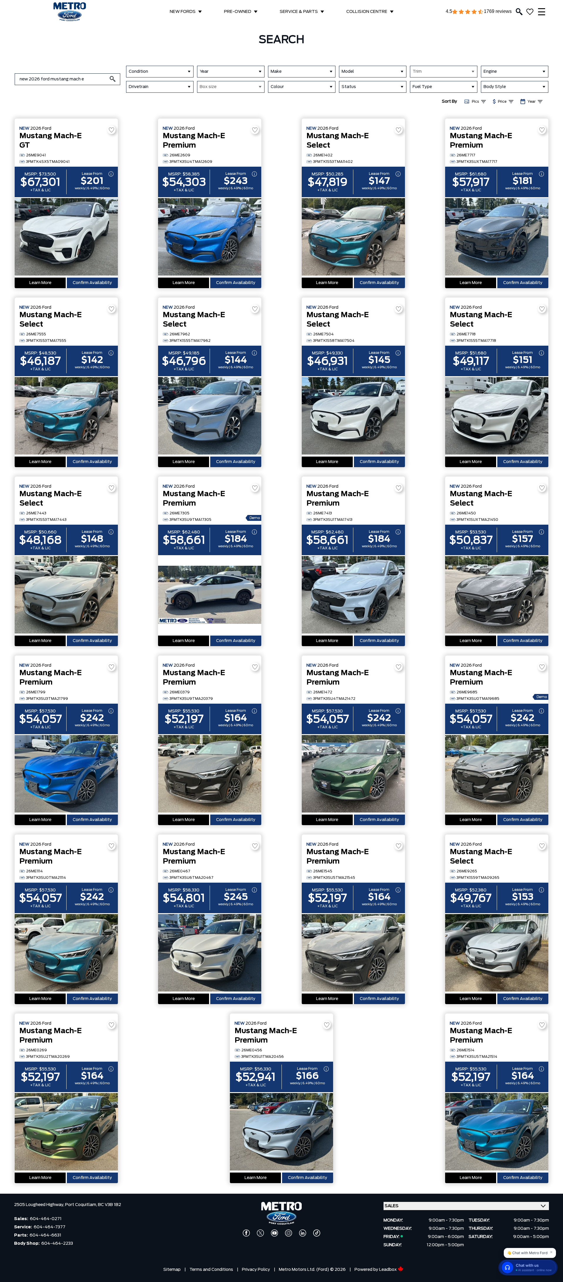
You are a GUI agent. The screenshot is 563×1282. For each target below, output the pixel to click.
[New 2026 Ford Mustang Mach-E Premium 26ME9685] (496, 774)
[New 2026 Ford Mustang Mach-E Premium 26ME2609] (209, 237)
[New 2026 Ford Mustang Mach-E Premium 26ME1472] (353, 774)
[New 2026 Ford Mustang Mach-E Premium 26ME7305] (209, 595)
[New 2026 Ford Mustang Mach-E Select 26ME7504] (353, 416)
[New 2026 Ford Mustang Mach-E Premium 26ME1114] (66, 953)
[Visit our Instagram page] (288, 1233)
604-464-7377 (49, 1227)
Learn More (40, 283)
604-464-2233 (57, 1244)
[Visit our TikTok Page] (316, 1233)
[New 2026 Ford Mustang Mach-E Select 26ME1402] (353, 237)
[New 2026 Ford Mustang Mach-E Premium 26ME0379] (209, 774)
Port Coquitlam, (81, 1205)
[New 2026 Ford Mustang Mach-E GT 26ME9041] (66, 237)
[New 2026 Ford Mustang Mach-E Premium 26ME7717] (496, 237)
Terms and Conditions (211, 1270)
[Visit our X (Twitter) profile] (260, 1233)
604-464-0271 (46, 1219)
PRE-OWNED (237, 12)
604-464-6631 (45, 1235)
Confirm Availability (92, 283)
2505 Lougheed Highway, (39, 1205)
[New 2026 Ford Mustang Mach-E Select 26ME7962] (209, 416)
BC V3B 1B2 (109, 1205)
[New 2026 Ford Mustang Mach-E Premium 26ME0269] (66, 1132)
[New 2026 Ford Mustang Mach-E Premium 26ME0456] (281, 1132)
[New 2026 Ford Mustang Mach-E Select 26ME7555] (66, 416)
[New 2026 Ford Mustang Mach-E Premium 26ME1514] (496, 1132)
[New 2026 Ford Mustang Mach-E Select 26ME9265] (496, 953)
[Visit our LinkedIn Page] (302, 1233)
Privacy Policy (256, 1270)
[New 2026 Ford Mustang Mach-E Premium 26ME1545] (353, 953)
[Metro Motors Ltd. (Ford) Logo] (70, 11)
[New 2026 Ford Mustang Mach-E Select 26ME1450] (496, 595)
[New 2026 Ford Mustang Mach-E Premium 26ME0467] (209, 953)
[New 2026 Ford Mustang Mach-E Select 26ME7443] (66, 595)
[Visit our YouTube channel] (274, 1233)
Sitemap (172, 1270)
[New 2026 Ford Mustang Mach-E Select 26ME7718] (496, 416)
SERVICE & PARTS (299, 12)
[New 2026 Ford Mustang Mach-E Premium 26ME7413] (353, 595)
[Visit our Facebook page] (246, 1233)
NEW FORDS (183, 12)
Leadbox (388, 1270)
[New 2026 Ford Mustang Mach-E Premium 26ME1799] (66, 774)
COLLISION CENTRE (366, 12)
